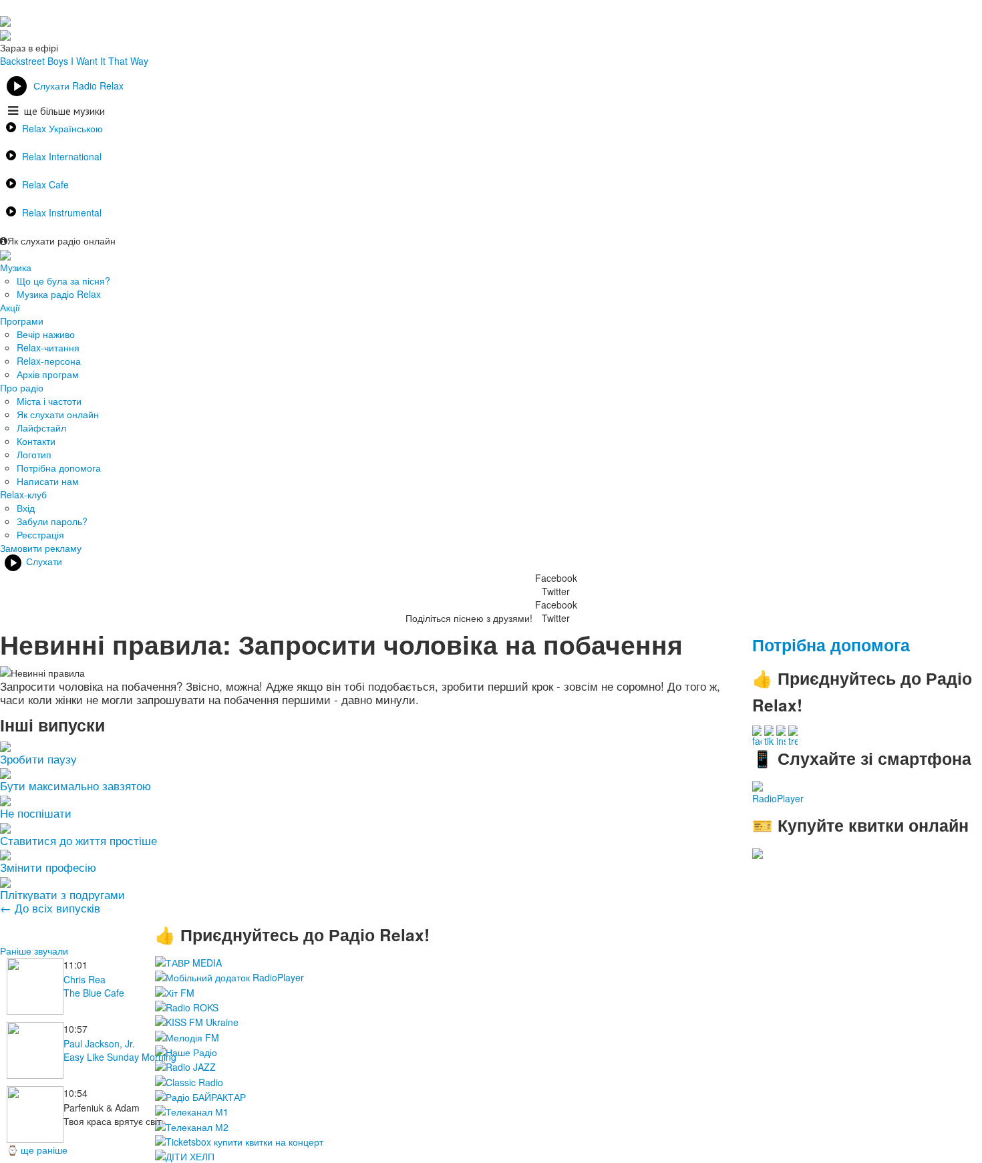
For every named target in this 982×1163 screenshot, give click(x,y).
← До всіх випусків (50, 907)
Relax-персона (49, 360)
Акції (10, 307)
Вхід (26, 507)
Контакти (36, 441)
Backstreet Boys (34, 60)
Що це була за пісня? (63, 280)
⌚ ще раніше (37, 1149)
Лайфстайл (41, 427)
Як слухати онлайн (58, 414)
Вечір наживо (46, 334)
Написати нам (48, 481)
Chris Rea (84, 979)
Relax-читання (48, 347)
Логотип (34, 454)
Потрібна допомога (59, 467)
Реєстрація (40, 534)
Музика (15, 267)
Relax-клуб (23, 494)
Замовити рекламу (40, 547)
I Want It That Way (109, 60)
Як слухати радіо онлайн (61, 240)
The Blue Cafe (93, 992)
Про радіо (21, 387)
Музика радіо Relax (59, 294)
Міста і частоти (49, 400)
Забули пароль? (52, 521)
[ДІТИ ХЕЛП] (184, 1155)
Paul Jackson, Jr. (99, 1043)
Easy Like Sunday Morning (119, 1056)
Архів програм (48, 374)
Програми (21, 320)
